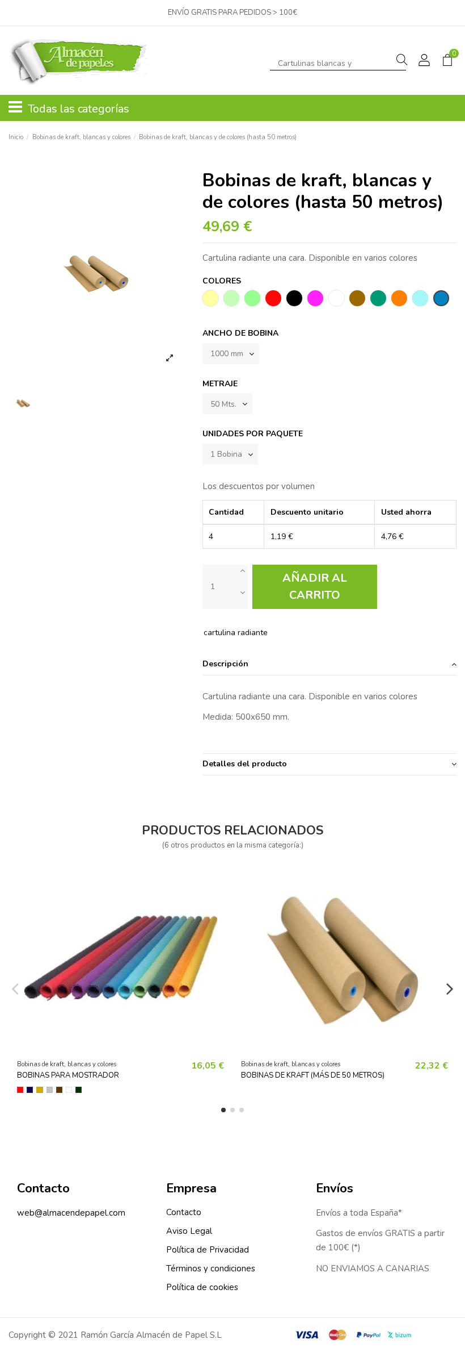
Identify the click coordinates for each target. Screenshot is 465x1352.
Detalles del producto (244, 763)
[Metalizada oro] (39, 1090)
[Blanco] (69, 1090)
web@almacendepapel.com (71, 1213)
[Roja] (20, 1090)
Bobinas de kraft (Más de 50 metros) (312, 1075)
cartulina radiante (236, 632)
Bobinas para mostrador (68, 1075)
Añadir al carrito (314, 586)
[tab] (329, 664)
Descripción (225, 663)
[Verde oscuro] (78, 1090)
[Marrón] (59, 1090)
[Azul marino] (30, 1090)
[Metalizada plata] (49, 1090)
